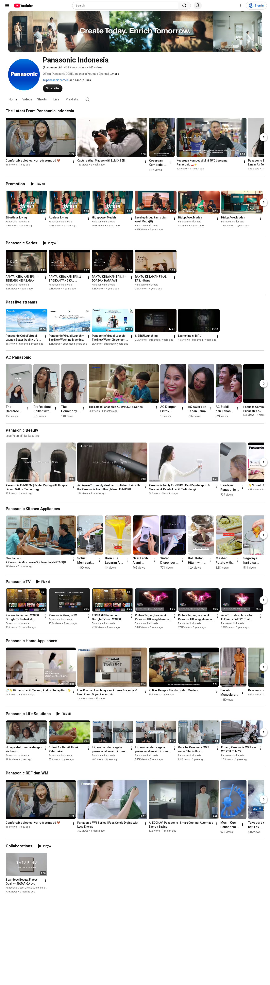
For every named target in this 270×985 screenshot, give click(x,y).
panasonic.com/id (57, 80)
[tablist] (135, 99)
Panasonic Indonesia (17, 221)
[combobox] (126, 5)
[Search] (184, 5)
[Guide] (7, 5)
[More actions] (74, 161)
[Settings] (240, 5)
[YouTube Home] (23, 5)
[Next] (263, 137)
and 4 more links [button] (80, 80)
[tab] (13, 99)
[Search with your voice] (198, 5)
